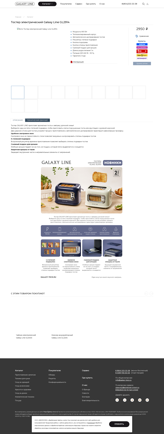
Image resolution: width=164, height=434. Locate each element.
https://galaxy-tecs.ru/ (50, 412)
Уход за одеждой (22, 382)
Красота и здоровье (23, 390)
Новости (85, 393)
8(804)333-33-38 (129, 4)
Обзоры (52, 375)
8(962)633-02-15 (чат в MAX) (126, 390)
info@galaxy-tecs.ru (123, 380)
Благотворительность (90, 401)
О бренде (86, 390)
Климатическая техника (24, 397)
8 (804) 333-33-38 (122, 371)
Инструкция (78, 62)
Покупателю (66, 4)
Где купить (91, 4)
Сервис (78, 4)
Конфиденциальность (57, 382)
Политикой (91, 423)
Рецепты (52, 379)
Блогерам (86, 397)
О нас (102, 4)
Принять (119, 424)
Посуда (18, 401)
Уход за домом (21, 393)
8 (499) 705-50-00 (122, 373)
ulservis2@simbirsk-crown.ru (127, 388)
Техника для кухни (22, 379)
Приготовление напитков (25, 375)
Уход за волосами (22, 386)
